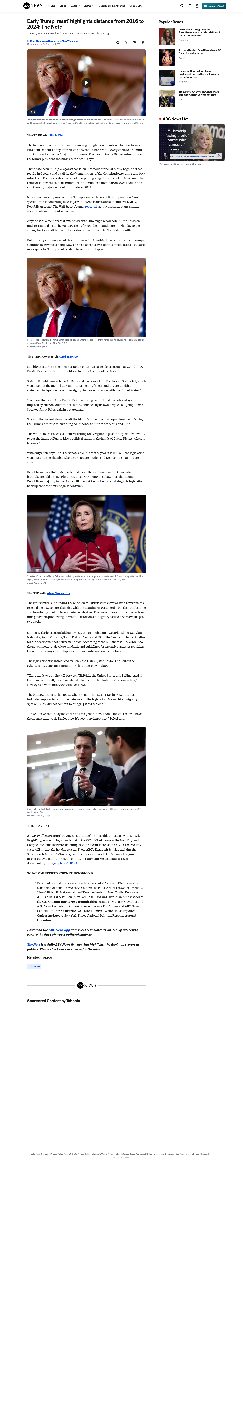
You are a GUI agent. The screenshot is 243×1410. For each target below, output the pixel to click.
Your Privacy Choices (189, 1154)
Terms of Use (173, 1154)
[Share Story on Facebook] (118, 42)
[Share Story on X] (126, 42)
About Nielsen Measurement (153, 1154)
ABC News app (59, 930)
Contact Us (205, 1154)
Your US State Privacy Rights (77, 1154)
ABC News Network (40, 1154)
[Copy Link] (143, 42)
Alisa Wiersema (69, 41)
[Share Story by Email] (134, 42)
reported (91, 206)
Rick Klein (35, 41)
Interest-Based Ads (130, 1154)
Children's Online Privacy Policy (106, 1154)
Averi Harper (49, 41)
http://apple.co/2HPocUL (63, 863)
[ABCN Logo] (32, 6)
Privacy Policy (56, 1154)
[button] (17, 6)
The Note (33, 944)
